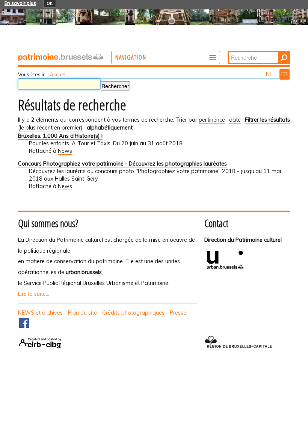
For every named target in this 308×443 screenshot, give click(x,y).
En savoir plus (20, 3)
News (65, 151)
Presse (178, 312)
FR (284, 74)
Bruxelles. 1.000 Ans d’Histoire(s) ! (60, 136)
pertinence (212, 119)
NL (270, 74)
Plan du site (82, 312)
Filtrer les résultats (267, 119)
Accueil (58, 74)
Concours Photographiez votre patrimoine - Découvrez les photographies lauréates (122, 163)
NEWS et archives (40, 312)
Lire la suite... (33, 294)
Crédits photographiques (133, 312)
